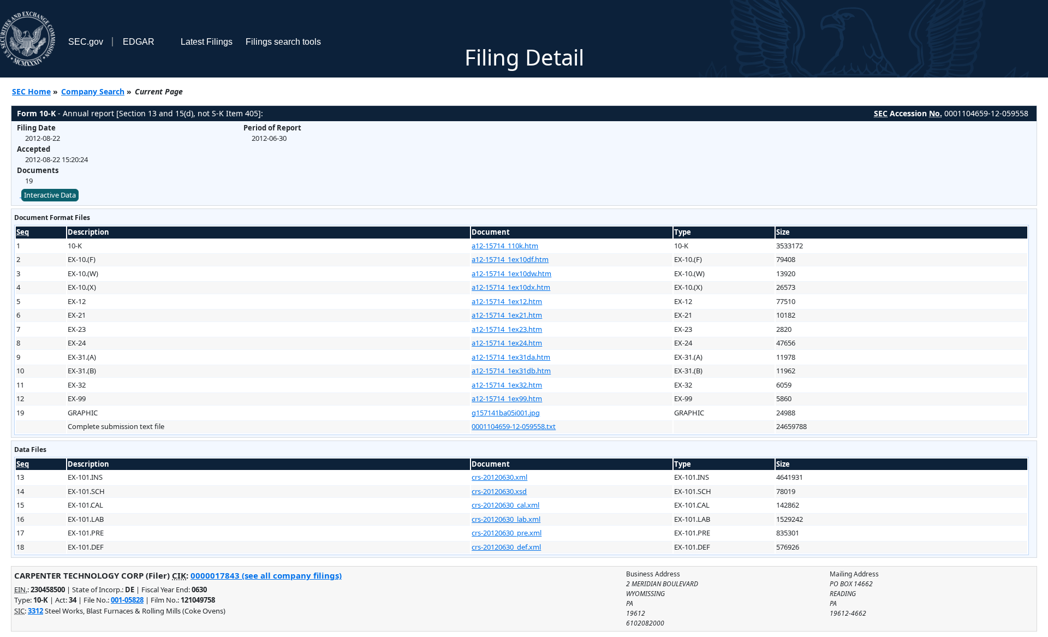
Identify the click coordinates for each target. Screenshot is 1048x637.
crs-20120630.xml (499, 477)
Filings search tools (283, 41)
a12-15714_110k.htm (505, 246)
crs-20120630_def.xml (506, 547)
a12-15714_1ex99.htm (507, 398)
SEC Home (31, 91)
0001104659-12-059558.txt (514, 426)
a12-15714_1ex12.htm (507, 301)
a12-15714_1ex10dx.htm (511, 287)
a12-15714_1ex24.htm (507, 343)
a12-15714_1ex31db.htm (511, 371)
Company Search (92, 91)
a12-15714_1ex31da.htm (511, 357)
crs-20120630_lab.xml (506, 519)
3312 (35, 611)
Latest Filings (207, 41)
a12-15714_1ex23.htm (507, 329)
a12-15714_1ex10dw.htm (511, 273)
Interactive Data (50, 195)
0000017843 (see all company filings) (266, 575)
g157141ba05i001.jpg (506, 413)
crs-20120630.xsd (499, 491)
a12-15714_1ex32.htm (507, 385)
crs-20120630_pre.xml (506, 533)
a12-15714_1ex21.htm (507, 315)
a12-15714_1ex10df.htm (510, 259)
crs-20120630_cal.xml (505, 505)
